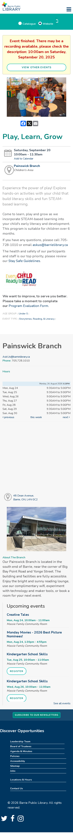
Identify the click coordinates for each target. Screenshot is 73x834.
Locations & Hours (21, 779)
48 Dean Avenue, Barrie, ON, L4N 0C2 (25, 497)
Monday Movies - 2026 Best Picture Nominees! (34, 634)
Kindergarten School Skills (27, 654)
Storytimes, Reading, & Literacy (37, 318)
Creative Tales (18, 615)
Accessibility (17, 761)
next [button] (66, 417)
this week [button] (36, 417)
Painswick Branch (27, 166)
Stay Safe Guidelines (24, 261)
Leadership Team (20, 741)
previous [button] (9, 417)
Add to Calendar (23, 158)
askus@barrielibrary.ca (50, 245)
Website (48, 24)
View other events (36, 67)
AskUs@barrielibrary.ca (16, 357)
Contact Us (16, 788)
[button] (69, 10)
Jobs (12, 771)
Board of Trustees (20, 746)
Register (16, 671)
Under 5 (23, 313)
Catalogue (29, 24)
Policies (14, 756)
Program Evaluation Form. (29, 306)
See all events (61, 703)
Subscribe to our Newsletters (36, 715)
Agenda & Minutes (21, 751)
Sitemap (15, 766)
